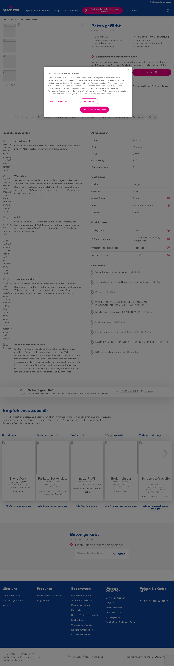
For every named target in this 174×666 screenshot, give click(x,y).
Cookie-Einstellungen (58, 101)
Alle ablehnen (89, 101)
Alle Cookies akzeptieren (94, 109)
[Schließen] (128, 70)
